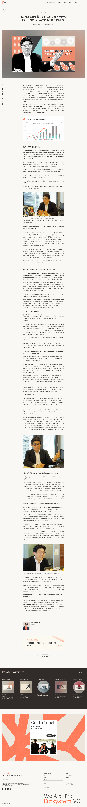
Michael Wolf (52, 97)
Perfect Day (28, 514)
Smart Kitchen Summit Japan (34, 104)
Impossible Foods (53, 507)
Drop (36, 243)
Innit (49, 236)
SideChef (30, 243)
